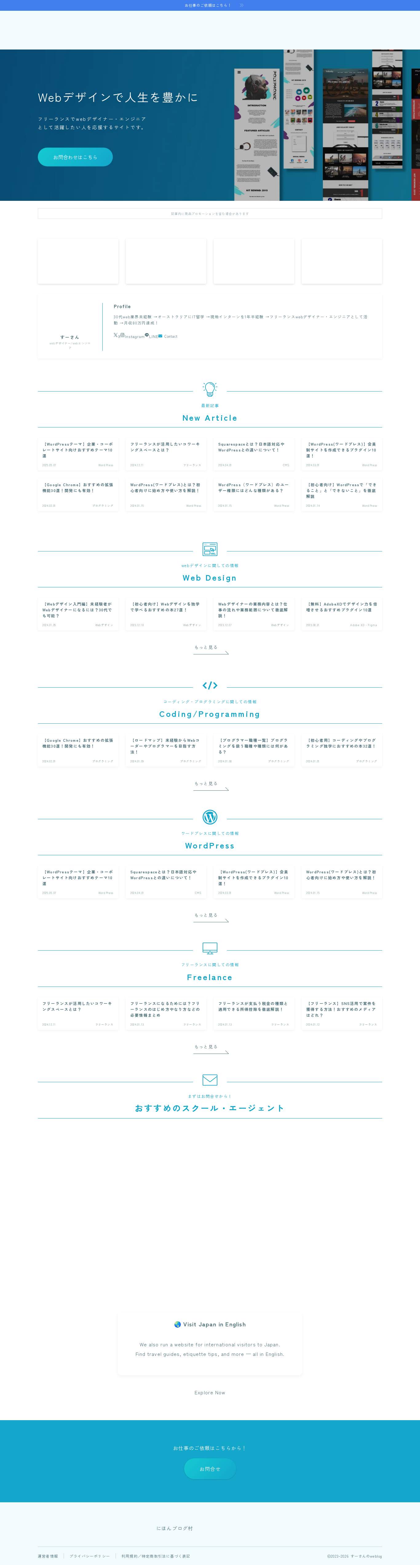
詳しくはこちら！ (91, 1278)
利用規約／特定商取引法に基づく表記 (155, 1556)
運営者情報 (48, 1556)
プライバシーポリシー (89, 1556)
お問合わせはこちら (75, 157)
